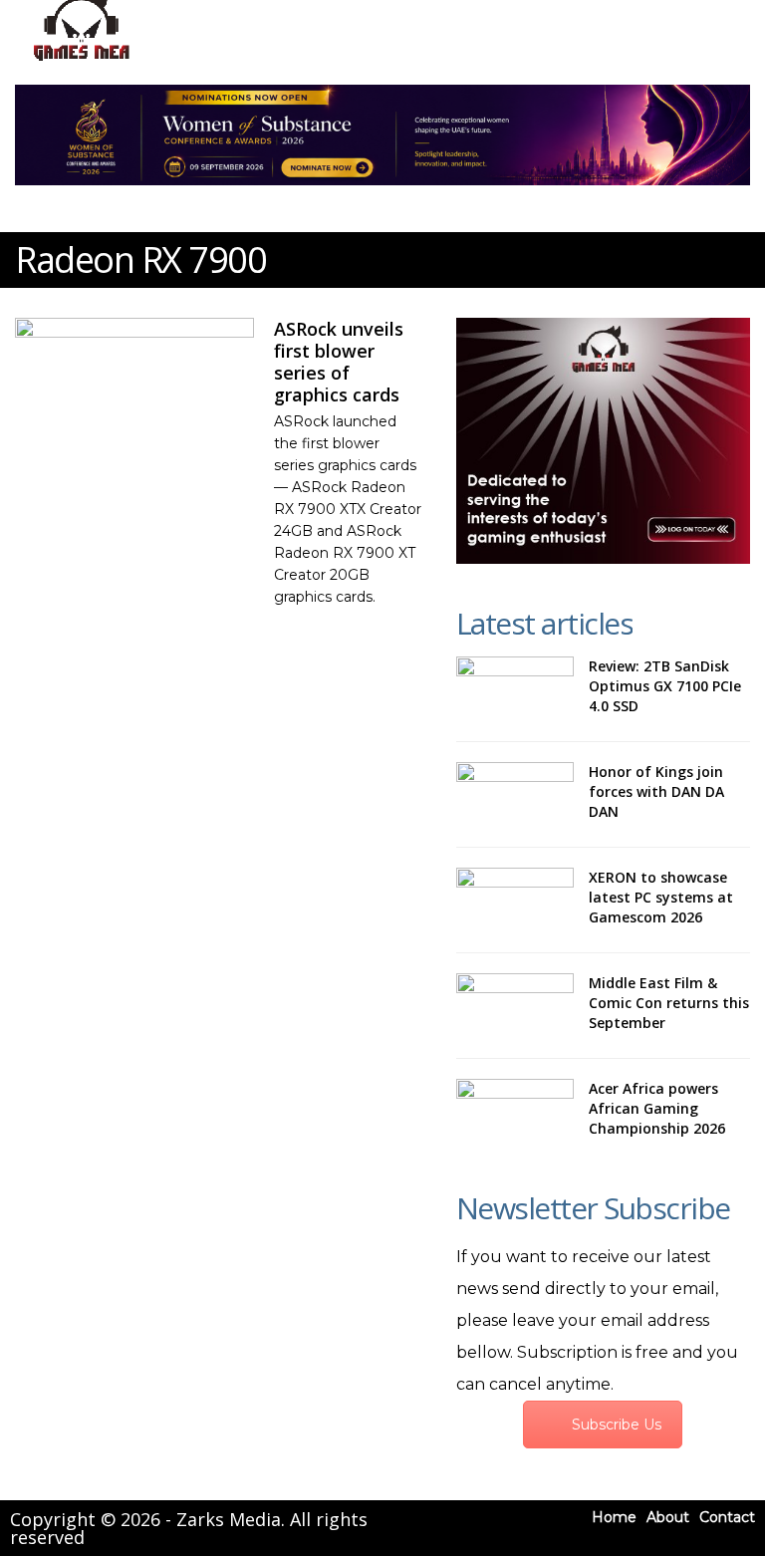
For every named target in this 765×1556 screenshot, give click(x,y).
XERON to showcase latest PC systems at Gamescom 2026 (661, 897)
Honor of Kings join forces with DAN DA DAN (656, 791)
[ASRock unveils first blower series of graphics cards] (134, 385)
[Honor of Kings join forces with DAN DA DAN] (515, 794)
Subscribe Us (616, 1424)
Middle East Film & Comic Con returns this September (669, 1002)
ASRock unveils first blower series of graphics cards (338, 361)
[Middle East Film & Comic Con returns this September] (515, 1005)
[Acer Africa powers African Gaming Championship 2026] (515, 1111)
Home (614, 1517)
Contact (727, 1517)
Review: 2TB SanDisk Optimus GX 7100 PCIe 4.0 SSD (665, 685)
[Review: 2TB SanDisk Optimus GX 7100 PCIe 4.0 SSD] (515, 688)
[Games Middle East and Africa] (81, 60)
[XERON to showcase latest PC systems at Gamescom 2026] (515, 899)
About (667, 1517)
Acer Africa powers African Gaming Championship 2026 (657, 1108)
